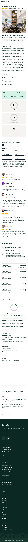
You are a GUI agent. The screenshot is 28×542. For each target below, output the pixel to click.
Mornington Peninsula (7, 529)
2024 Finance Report (7, 452)
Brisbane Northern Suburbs (18, 4)
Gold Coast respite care (7, 471)
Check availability (6, 267)
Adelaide (4, 500)
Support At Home (6, 447)
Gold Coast (4, 498)
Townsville (4, 518)
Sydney (3, 491)
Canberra (4, 509)
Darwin (3, 521)
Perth (3, 502)
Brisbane (4, 496)
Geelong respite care (6, 469)
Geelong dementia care (7, 482)
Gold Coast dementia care (8, 484)
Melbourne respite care (7, 467)
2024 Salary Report (6, 449)
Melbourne (4, 493)
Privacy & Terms (5, 458)
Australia (3, 4)
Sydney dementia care (7, 478)
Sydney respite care (6, 465)
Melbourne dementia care (7, 480)
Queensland (9, 4)
